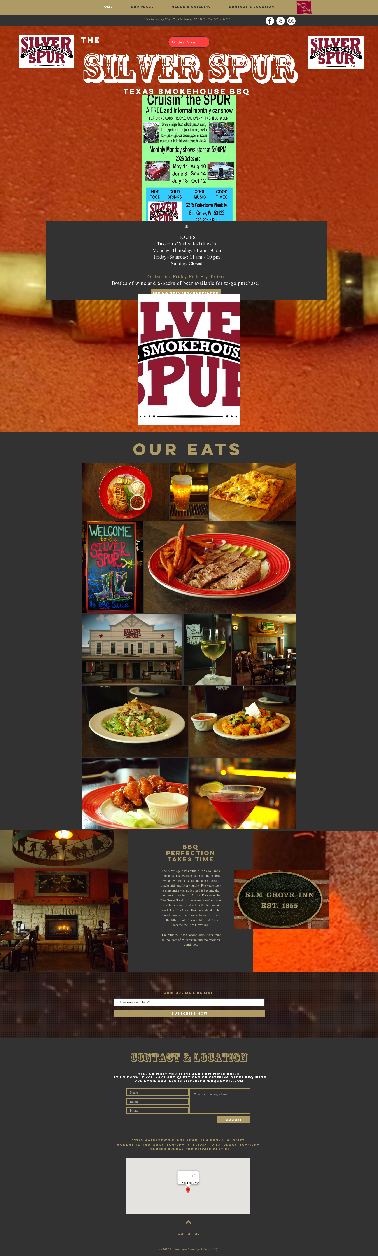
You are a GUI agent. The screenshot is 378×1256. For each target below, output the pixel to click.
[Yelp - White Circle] (280, 21)
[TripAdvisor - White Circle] (291, 21)
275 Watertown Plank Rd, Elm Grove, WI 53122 (175, 19)
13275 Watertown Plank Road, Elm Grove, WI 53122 (188, 1140)
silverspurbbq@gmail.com (213, 1081)
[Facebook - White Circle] (270, 21)
